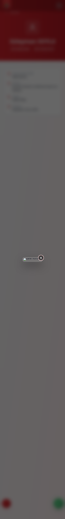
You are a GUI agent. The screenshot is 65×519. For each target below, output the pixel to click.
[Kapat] (41, 258)
